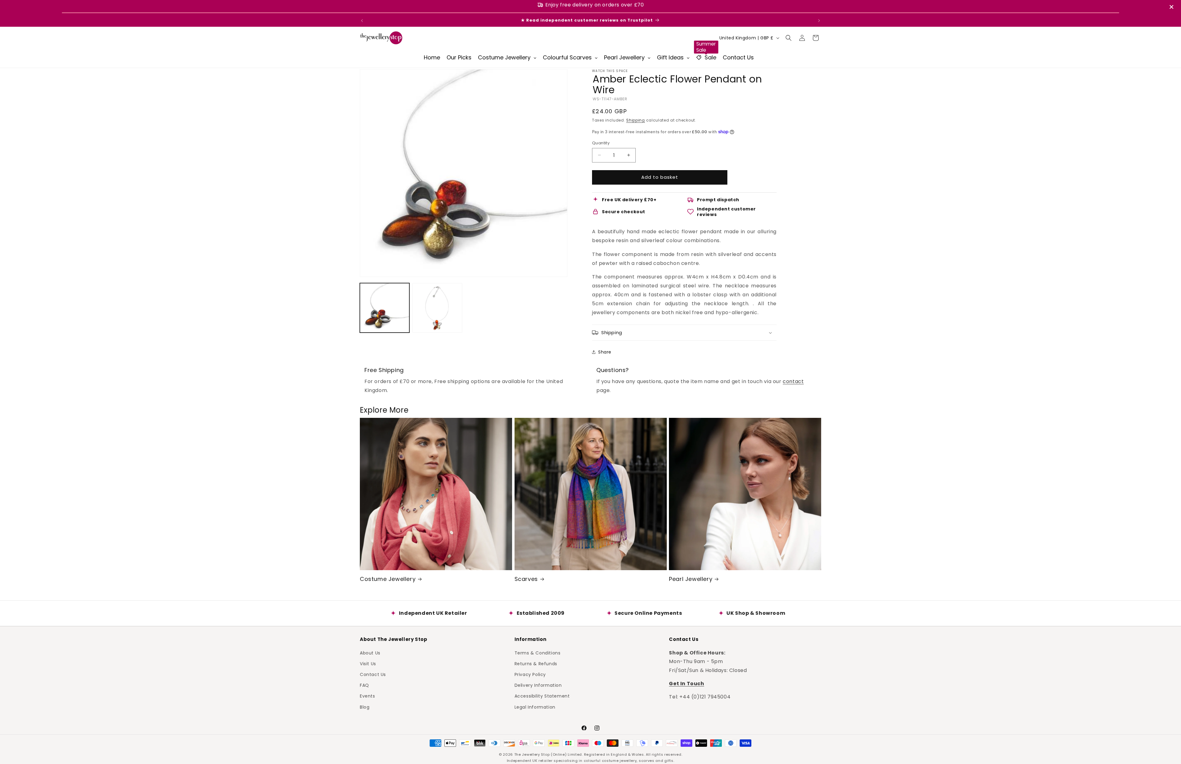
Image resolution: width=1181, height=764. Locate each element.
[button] (788, 38)
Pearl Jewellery (690, 578)
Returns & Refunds (536, 663)
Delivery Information (538, 685)
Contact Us (373, 674)
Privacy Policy (530, 674)
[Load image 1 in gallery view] (384, 308)
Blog (364, 707)
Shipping (635, 120)
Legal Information (535, 707)
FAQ (364, 685)
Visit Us (368, 663)
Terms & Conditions (538, 653)
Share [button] (604, 352)
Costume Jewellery (388, 578)
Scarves (526, 578)
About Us (370, 653)
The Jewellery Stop (532, 754)
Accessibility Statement (542, 696)
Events (367, 696)
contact (793, 381)
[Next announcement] (819, 20)
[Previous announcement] (362, 20)
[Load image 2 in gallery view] (437, 308)
